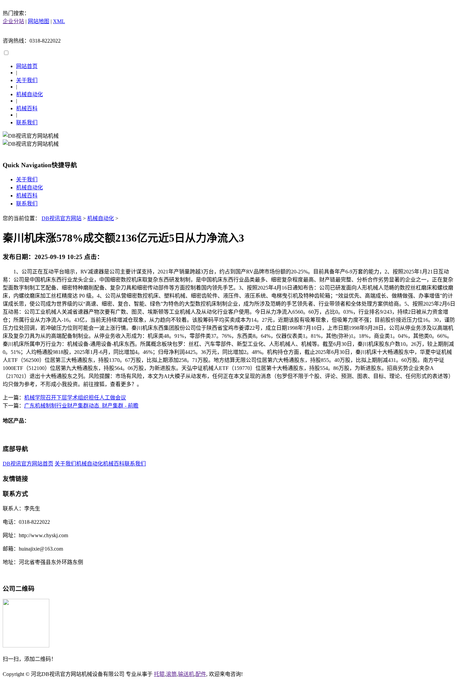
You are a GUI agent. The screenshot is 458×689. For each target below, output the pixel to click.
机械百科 (27, 108)
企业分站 (13, 21)
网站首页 (27, 66)
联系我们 (27, 122)
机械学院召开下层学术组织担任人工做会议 (75, 397)
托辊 (159, 674)
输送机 (186, 674)
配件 (200, 674)
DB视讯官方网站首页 (28, 463)
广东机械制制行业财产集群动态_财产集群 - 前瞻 (81, 406)
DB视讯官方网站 (61, 218)
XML (59, 21)
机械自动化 (29, 94)
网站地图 (38, 21)
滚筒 (171, 674)
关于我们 (27, 80)
